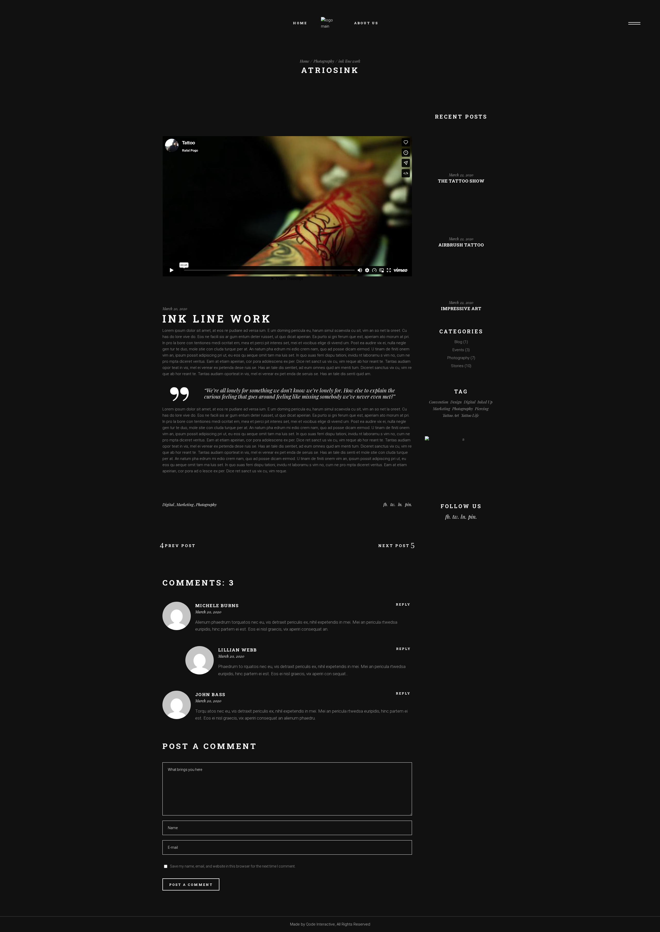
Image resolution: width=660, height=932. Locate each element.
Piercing (482, 408)
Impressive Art (461, 308)
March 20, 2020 (174, 308)
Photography (324, 61)
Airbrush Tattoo (461, 245)
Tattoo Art (450, 415)
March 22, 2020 (461, 174)
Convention (438, 402)
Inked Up (484, 402)
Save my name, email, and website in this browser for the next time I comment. (232, 866)
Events (458, 350)
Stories (457, 366)
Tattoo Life (470, 415)
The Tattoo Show (461, 181)
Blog (458, 342)
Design (456, 402)
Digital (168, 504)
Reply (403, 604)
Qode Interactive (320, 924)
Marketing (185, 504)
